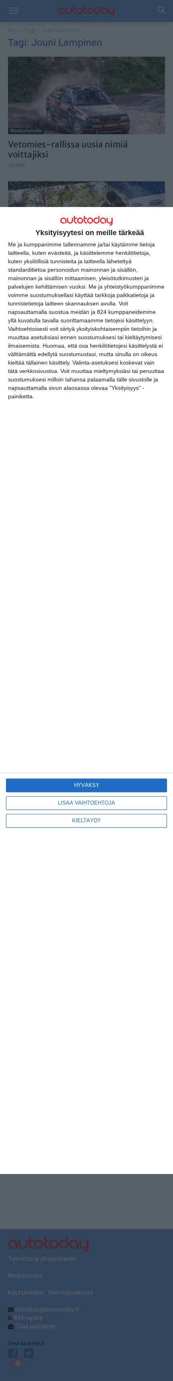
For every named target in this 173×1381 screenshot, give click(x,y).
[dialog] (86, 690)
